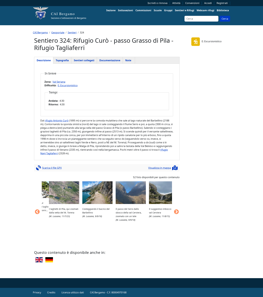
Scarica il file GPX (52, 167)
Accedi (208, 3)
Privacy (37, 292)
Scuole (158, 10)
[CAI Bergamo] (42, 13)
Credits (51, 292)
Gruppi (168, 10)
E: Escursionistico (68, 85)
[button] (57, 192)
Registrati (222, 3)
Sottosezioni (125, 10)
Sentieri (72, 32)
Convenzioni (192, 3)
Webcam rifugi (205, 10)
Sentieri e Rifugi (184, 10)
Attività (176, 3)
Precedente (37, 212)
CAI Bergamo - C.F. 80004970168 (108, 292)
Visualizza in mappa (159, 167)
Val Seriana (59, 81)
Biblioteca (223, 10)
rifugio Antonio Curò (56, 120)
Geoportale (57, 32)
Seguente (176, 212)
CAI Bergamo (63, 13)
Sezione (111, 10)
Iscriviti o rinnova (157, 3)
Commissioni (143, 10)
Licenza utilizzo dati (72, 292)
